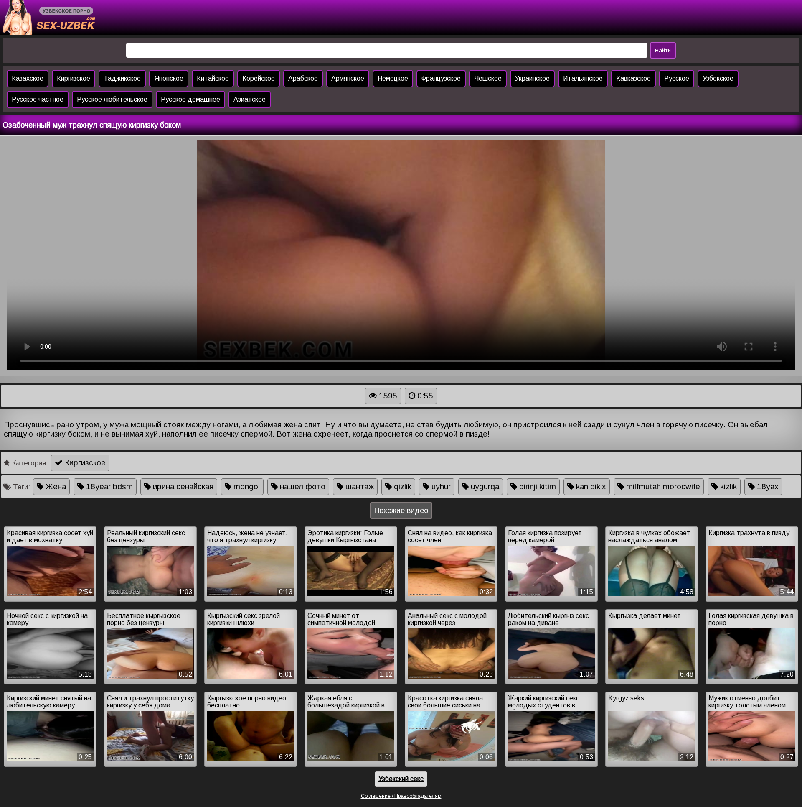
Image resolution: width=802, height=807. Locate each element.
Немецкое (393, 78)
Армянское (347, 78)
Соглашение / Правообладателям (401, 796)
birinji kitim (536, 486)
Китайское (213, 78)
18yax (767, 486)
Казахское (27, 78)
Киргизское (73, 78)
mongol (245, 486)
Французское (441, 78)
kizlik (727, 486)
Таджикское (122, 78)
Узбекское (718, 78)
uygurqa (484, 486)
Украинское (532, 78)
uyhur (440, 486)
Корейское (258, 78)
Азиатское (249, 99)
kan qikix (590, 486)
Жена (54, 486)
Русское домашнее (190, 99)
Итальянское (583, 78)
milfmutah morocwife (662, 486)
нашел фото (301, 486)
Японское (168, 78)
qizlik (401, 486)
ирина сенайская (182, 486)
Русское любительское (112, 99)
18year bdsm (108, 486)
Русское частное (37, 99)
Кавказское (633, 78)
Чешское (488, 78)
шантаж (358, 486)
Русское (676, 78)
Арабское (303, 78)
